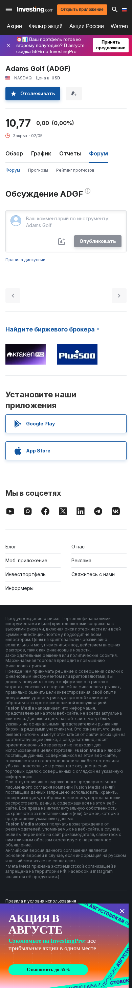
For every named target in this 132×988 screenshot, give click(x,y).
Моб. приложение (26, 560)
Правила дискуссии (25, 259)
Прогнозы (38, 170)
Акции (14, 26)
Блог (10, 546)
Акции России (86, 26)
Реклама (81, 560)
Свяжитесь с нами (93, 574)
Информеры (19, 588)
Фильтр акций (46, 26)
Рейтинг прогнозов (75, 170)
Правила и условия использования (40, 901)
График (41, 153)
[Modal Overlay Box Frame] (64, 946)
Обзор (14, 153)
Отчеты (70, 153)
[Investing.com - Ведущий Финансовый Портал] (35, 9)
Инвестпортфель (25, 574)
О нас (78, 546)
